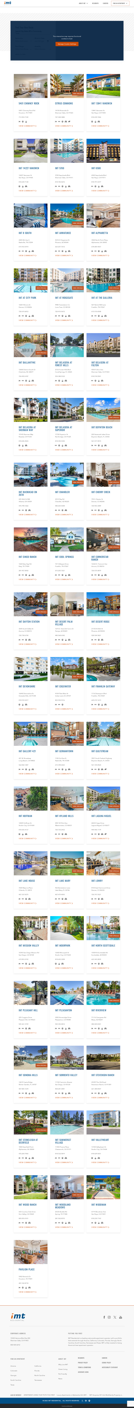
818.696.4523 (23, 441)
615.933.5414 (23, 247)
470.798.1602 (23, 506)
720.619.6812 (23, 311)
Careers (105, 3)
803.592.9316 (60, 700)
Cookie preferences (67, 1406)
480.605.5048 (60, 506)
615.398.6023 (60, 765)
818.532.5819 (60, 1154)
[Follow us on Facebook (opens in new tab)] (105, 1317)
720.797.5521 (96, 894)
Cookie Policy (106, 1362)
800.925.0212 (15, 1345)
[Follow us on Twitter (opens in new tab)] (115, 1317)
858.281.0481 (60, 1089)
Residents (95, 3)
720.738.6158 (23, 635)
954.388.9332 (60, 376)
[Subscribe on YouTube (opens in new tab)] (121, 1317)
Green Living (62, 1369)
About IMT (82, 3)
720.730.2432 (60, 830)
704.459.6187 (23, 376)
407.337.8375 (23, 894)
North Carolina (39, 1375)
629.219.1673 (96, 700)
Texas (12, 1385)
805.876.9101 (23, 1218)
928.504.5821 (96, 635)
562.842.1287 (23, 765)
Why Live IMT (63, 1365)
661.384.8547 (96, 1089)
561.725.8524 (96, 765)
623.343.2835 (96, 959)
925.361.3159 (23, 1024)
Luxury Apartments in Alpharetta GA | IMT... (72, 1395)
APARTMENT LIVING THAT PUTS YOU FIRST (39, 1395)
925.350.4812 (60, 1024)
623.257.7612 (60, 247)
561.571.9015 (96, 441)
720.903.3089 (96, 506)
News (60, 1379)
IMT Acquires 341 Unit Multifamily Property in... (106, 1395)
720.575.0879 (96, 571)
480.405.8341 (96, 1024)
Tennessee (38, 1380)
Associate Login (83, 1372)
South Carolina (15, 1380)
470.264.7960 (23, 1154)
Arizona (13, 1366)
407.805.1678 (23, 1089)
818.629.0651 (96, 1154)
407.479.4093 (60, 894)
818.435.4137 (23, 830)
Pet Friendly (62, 1374)
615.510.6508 (96, 311)
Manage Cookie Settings (67, 44)
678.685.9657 (96, 247)
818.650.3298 (60, 959)
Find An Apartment (119, 3)
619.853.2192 (23, 959)
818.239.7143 (96, 1218)
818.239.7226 (96, 117)
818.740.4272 (60, 182)
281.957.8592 (23, 571)
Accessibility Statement (110, 1367)
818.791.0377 (96, 182)
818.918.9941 (96, 376)
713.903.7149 (23, 117)
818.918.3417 (23, 700)
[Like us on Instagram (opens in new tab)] (110, 1317)
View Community (27, 126)
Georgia (13, 1375)
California (37, 1366)
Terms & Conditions (84, 1367)
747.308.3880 (60, 117)
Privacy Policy (83, 1362)
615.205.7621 (60, 571)
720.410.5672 (60, 311)
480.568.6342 (60, 635)
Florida (36, 1371)
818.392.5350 (60, 441)
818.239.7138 (23, 182)
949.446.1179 (96, 830)
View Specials (78, 93)
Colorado (13, 1371)
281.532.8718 (23, 1283)
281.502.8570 (60, 1218)
